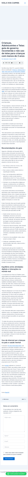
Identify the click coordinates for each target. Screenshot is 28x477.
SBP (3, 91)
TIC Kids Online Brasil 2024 (14, 345)
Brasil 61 (7, 392)
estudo (7, 365)
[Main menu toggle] (25, 2)
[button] (16, 473)
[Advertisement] (14, 21)
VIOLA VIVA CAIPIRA (10, 3)
